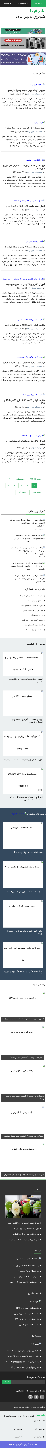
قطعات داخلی (34, 1293)
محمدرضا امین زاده (34, 94)
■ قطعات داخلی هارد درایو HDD (28, 1308)
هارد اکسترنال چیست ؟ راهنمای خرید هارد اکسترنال (24, 1174)
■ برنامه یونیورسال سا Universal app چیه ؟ (23, 1362)
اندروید (37, 1189)
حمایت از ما (37, 1437)
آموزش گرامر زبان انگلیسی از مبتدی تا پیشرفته (25, 284)
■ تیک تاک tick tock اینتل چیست (27, 1265)
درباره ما (17, 1429)
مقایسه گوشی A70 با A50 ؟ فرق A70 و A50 (25, 325)
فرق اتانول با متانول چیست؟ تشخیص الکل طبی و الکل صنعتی (24, 167)
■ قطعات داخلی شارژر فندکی (30, 1325)
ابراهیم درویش (36, 288)
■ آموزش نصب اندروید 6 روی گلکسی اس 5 (24, 1223)
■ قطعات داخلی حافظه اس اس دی (27, 1313)
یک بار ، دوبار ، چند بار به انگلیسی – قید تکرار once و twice (20, 566)
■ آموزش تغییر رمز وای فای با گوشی (27, 1234)
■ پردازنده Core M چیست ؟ (30, 1271)
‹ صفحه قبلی (20, 479)
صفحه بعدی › (36, 492)
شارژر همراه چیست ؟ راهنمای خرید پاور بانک (26, 1057)
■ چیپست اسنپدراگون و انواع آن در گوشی (25, 1282)
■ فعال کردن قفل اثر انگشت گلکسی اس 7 (25, 1239)
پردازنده (37, 1251)
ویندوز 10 (36, 1336)
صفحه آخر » (21, 492)
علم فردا (37, 11)
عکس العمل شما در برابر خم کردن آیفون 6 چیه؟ (24, 932)
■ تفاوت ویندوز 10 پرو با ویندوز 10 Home (24, 1356)
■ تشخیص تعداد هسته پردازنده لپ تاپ (25, 1276)
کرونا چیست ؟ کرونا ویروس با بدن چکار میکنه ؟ (25, 128)
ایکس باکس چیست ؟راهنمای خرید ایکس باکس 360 (23, 1019)
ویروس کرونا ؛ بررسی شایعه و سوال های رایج (26, 90)
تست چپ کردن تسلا (35, 600)
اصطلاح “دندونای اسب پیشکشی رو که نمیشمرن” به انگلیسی (26, 799)
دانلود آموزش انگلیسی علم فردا (22, 1444)
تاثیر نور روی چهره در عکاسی (33, 610)
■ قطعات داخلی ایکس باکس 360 (28, 1319)
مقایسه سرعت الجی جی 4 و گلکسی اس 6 (24, 892)
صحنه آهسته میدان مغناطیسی (32, 620)
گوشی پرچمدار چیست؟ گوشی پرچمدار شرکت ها (25, 247)
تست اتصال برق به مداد (34, 629)
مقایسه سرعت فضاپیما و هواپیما (31, 595)
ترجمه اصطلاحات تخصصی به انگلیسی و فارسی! (25, 680)
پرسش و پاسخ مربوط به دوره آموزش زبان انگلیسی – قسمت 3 (20, 550)
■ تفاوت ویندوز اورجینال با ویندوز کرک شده (24, 1350)
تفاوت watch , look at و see (32, 605)
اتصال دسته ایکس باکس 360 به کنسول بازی (25, 206)
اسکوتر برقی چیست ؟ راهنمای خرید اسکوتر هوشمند (23, 1136)
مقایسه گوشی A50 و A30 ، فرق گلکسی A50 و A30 (24, 402)
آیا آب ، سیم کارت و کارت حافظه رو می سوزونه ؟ (23, 973)
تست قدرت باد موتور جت (34, 625)
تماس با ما (38, 1429)
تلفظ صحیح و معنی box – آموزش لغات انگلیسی (21, 577)
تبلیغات (17, 1437)
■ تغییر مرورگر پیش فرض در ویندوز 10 (26, 1367)
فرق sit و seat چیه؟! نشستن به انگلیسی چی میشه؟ (22, 538)
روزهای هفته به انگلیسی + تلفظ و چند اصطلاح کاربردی (26, 721)
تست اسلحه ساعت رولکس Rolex (28, 852)
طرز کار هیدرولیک (37, 615)
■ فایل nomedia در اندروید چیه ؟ (27, 1228)
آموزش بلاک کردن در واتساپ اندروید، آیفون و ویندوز (25, 442)
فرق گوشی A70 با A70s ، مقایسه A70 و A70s (24, 363)
